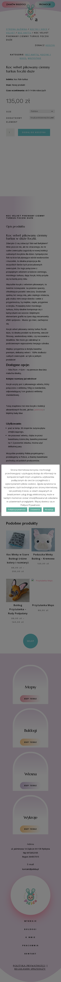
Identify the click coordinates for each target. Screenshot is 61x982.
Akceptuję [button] (49, 509)
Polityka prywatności (17, 509)
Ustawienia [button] (35, 509)
